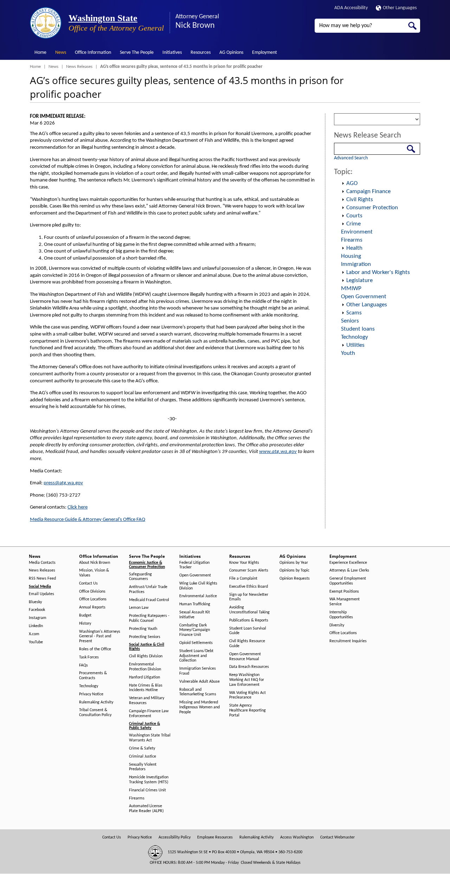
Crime (353, 224)
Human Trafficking (194, 604)
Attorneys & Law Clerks (349, 570)
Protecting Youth (143, 629)
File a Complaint (243, 578)
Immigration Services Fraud (197, 671)
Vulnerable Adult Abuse (199, 682)
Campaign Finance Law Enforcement (149, 713)
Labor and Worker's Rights (378, 272)
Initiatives (172, 52)
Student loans (358, 329)
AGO (352, 183)
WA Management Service (344, 601)
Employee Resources (215, 837)
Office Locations (93, 599)
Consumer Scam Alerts (248, 570)
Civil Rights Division (145, 656)
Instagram (37, 618)
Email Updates (41, 594)
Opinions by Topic (294, 570)
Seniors (350, 321)
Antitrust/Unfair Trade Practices (148, 589)
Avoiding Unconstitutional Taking (249, 609)
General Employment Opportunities (347, 581)
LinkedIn (36, 626)
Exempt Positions (344, 591)
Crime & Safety (142, 748)
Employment (264, 52)
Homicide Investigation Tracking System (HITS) (148, 779)
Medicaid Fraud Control (149, 600)
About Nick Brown (94, 563)
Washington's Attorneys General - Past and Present (99, 637)
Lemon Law (139, 608)
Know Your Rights (244, 563)
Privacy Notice (91, 694)
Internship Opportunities (341, 614)
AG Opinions (231, 52)
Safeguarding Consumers (140, 576)
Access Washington (297, 837)
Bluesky (35, 602)
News (60, 52)
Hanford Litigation (144, 677)
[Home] (46, 23)
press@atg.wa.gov (63, 483)
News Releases (79, 66)
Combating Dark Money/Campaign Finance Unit (194, 630)
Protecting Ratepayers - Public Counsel (149, 618)
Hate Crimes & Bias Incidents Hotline (145, 688)
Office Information (93, 52)
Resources (201, 52)
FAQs (83, 665)
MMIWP (351, 289)
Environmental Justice (198, 596)
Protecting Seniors (144, 637)
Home (40, 52)
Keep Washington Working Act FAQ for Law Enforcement (246, 680)
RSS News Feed (42, 578)
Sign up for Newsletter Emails (248, 597)
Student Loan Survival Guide (247, 631)
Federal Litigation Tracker (194, 565)
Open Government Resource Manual (245, 656)
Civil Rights (359, 200)
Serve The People (137, 52)
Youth (348, 353)
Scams (354, 313)
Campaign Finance (368, 191)
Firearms (351, 240)
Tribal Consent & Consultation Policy (95, 712)
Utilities (355, 345)
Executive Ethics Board (248, 587)
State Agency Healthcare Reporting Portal (247, 710)
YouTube (36, 642)
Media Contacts (42, 563)
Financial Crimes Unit (147, 790)
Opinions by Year (293, 563)
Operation (343, 183)
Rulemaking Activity (96, 702)
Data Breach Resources (249, 667)
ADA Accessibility (351, 8)
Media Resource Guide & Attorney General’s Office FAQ (87, 519)
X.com (34, 634)
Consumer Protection (372, 208)
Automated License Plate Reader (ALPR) (146, 808)
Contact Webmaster (337, 837)
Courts (354, 216)
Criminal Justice (142, 756)
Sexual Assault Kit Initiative (194, 614)
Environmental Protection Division (145, 666)
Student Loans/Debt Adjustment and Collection (196, 656)
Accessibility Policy (175, 837)
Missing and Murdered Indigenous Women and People (199, 707)
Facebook (37, 610)
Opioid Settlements (196, 643)
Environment (357, 232)
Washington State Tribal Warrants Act (150, 737)
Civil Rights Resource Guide (247, 643)
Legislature (359, 280)
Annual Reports (92, 607)
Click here (78, 507)
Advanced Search (351, 158)
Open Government (363, 297)
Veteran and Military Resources (146, 700)
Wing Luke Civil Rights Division (198, 586)
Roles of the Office (95, 649)
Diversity (336, 625)
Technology (354, 337)
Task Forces (89, 657)
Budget (85, 615)
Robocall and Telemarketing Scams (197, 692)
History (85, 623)
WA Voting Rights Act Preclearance (247, 695)
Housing (351, 256)
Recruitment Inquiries (348, 641)
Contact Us (88, 583)
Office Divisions (92, 591)
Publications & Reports (248, 620)
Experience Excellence (348, 563)
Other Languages (400, 8)
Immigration (356, 264)
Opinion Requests (294, 578)
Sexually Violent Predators (142, 767)
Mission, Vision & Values (94, 573)
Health (354, 248)
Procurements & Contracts (93, 675)
